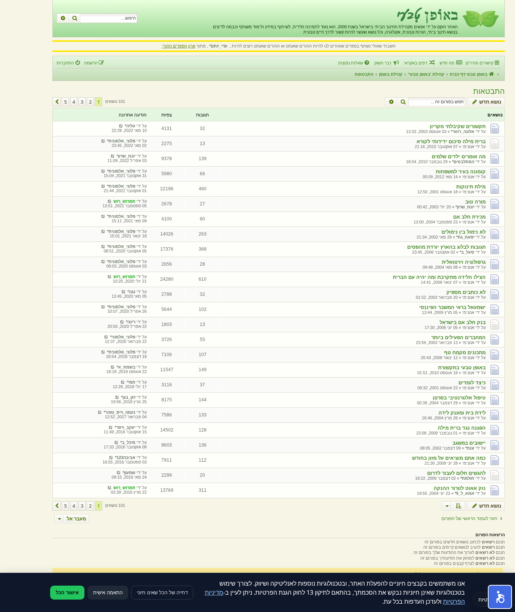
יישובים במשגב (469, 443)
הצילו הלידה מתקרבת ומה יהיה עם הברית (439, 277)
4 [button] (73, 101)
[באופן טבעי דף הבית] (480, 18)
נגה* (131, 291)
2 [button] (90, 101)
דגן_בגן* (128, 397)
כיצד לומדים (472, 383)
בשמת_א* (125, 367)
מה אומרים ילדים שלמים (459, 156)
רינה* (130, 322)
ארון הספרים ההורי (178, 46)
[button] (56, 101)
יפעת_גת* (465, 237)
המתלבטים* (463, 161)
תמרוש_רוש (124, 201)
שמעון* (129, 472)
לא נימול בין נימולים (463, 232)
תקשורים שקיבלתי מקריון (458, 126)
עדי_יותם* (218, 46)
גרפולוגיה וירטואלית (464, 262)
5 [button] (65, 101)
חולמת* (467, 478)
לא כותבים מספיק (466, 292)
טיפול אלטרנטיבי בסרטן (459, 398)
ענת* (469, 448)
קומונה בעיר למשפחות (461, 171)
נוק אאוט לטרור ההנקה (460, 488)
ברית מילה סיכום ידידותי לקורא (451, 141)
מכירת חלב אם (469, 217)
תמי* (131, 382)
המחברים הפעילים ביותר (458, 337)
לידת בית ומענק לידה (462, 413)
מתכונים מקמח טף (465, 352)
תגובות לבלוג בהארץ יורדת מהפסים (446, 247)
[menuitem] (450, 62)
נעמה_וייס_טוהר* (119, 412)
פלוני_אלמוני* (122, 337)
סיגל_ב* (467, 252)
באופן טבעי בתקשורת (462, 367)
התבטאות (489, 91)
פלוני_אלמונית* (121, 141)
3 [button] (82, 101)
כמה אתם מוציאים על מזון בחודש (449, 458)
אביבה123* (125, 457)
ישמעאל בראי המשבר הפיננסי (452, 307)
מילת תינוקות (471, 187)
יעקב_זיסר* (125, 427)
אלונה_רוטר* (462, 131)
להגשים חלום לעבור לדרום (456, 473)
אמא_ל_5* (464, 493)
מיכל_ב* (127, 442)
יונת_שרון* (125, 156)
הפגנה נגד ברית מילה (462, 428)
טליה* (130, 126)
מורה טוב (475, 202)
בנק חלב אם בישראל (463, 322)
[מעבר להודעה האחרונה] (121, 126)
